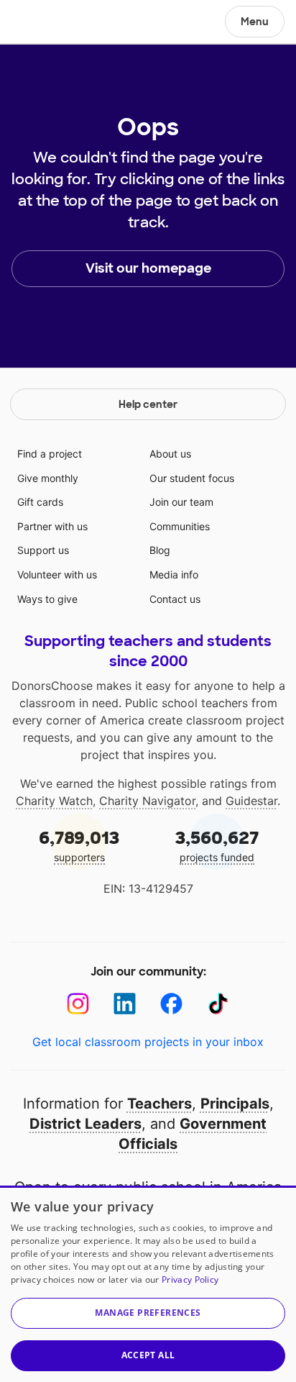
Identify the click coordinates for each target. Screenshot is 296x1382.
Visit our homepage (148, 268)
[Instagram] (77, 1003)
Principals (234, 1103)
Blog (159, 550)
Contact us (174, 599)
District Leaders (85, 1123)
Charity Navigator (147, 801)
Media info (173, 574)
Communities (179, 526)
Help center (148, 404)
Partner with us (52, 526)
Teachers (159, 1103)
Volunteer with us (57, 574)
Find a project (49, 453)
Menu (255, 21)
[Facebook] (171, 1003)
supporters (79, 845)
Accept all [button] (148, 1355)
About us (170, 453)
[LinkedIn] (124, 1003)
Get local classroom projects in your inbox (148, 1042)
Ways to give (47, 599)
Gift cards (40, 502)
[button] (148, 1313)
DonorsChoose (45, 23)
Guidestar (251, 801)
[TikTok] (218, 1003)
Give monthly (47, 478)
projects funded (217, 845)
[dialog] (148, 1284)
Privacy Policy (190, 1279)
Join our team (181, 502)
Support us (43, 550)
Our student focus (191, 478)
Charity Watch (54, 801)
